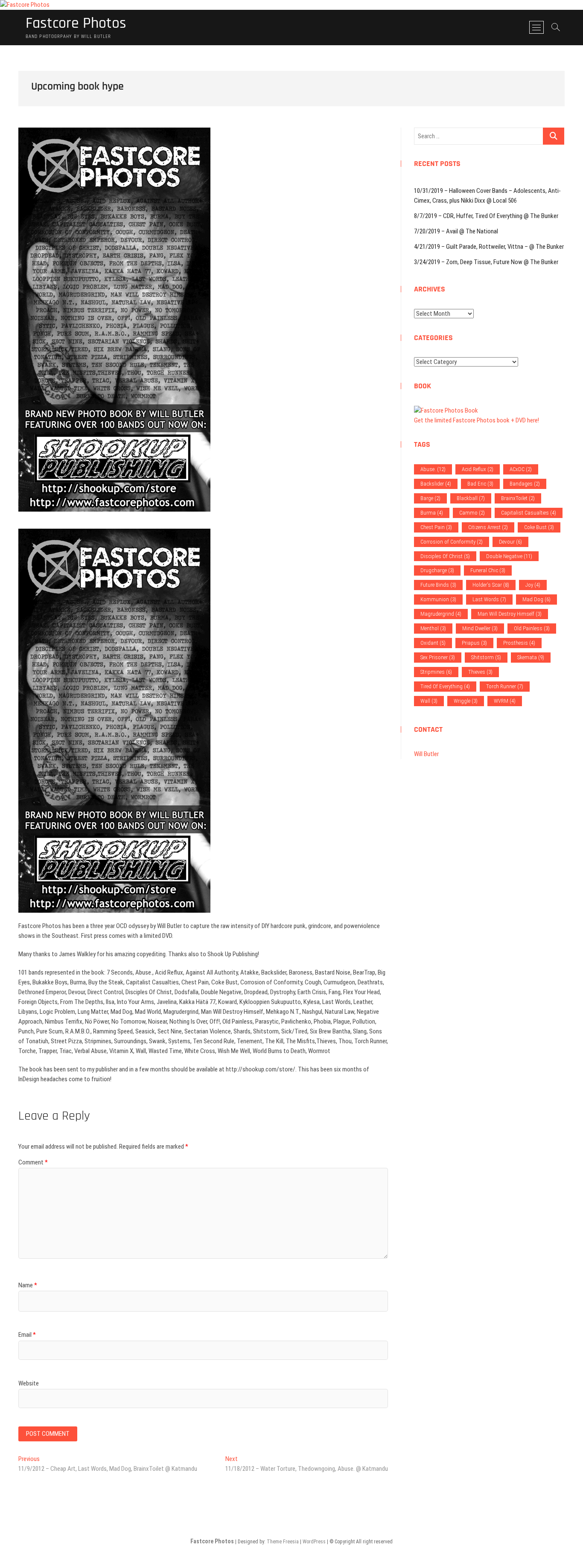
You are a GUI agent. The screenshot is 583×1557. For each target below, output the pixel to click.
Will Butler (426, 754)
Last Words (489, 599)
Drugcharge (437, 570)
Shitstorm (486, 657)
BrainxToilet (518, 498)
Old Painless (532, 628)
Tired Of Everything (445, 686)
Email (27, 1335)
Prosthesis (519, 643)
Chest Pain (436, 527)
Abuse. (433, 469)
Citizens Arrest (488, 527)
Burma (431, 512)
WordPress (314, 1542)
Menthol (433, 628)
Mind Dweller (480, 628)
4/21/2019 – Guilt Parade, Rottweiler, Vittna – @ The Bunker (489, 246)
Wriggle (466, 701)
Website (28, 1383)
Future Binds (438, 585)
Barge (430, 498)
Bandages (525, 483)
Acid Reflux (477, 469)
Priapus (474, 643)
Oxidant (433, 643)
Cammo (472, 512)
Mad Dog (536, 599)
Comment (33, 1162)
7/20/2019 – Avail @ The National (456, 231)
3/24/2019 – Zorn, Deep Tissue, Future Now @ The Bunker (486, 262)
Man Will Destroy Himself (510, 614)
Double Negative (509, 556)
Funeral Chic (487, 570)
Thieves (480, 672)
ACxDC (521, 469)
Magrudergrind (440, 614)
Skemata (530, 657)
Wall (428, 701)
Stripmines (436, 672)
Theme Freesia (283, 1542)
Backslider (435, 483)
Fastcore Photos (76, 23)
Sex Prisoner (437, 657)
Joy (532, 585)
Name (27, 1285)
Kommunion (438, 599)
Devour (510, 541)
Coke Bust (539, 527)
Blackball (471, 498)
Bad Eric (480, 483)
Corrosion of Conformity (451, 541)
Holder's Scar (490, 585)
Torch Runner (504, 686)
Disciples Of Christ (445, 556)
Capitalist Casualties (528, 512)
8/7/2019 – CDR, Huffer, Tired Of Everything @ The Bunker (486, 216)
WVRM (505, 701)
